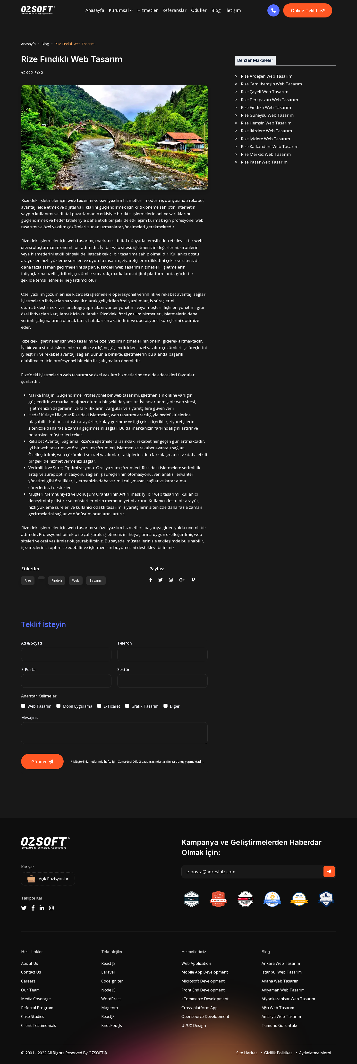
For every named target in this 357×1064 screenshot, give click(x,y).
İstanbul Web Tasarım (282, 972)
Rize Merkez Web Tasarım (266, 154)
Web (75, 580)
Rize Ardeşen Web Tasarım (266, 76)
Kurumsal (119, 10)
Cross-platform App (199, 1007)
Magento (109, 1007)
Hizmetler (147, 10)
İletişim (233, 10)
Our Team (30, 990)
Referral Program (37, 1007)
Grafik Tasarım (145, 706)
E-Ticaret (111, 706)
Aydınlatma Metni (315, 1053)
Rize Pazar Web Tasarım (264, 162)
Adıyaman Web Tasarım (283, 990)
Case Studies (32, 1016)
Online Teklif (304, 10)
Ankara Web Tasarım (281, 963)
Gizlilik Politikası (278, 1053)
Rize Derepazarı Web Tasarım (269, 99)
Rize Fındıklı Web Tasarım (266, 107)
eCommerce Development (205, 998)
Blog (216, 10)
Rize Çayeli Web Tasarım (264, 91)
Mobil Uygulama (77, 706)
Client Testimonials (38, 1025)
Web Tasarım (39, 706)
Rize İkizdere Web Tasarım (266, 130)
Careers (28, 981)
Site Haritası (247, 1053)
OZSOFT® (98, 1053)
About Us (29, 963)
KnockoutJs (111, 1025)
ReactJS (108, 1016)
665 (29, 72)
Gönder (39, 761)
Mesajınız (30, 717)
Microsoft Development (203, 981)
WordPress (111, 998)
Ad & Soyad (31, 643)
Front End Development (203, 990)
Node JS (108, 990)
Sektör (123, 669)
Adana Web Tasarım (280, 981)
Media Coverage (36, 998)
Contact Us (31, 972)
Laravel (108, 972)
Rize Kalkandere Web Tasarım (269, 146)
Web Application (196, 963)
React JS (108, 963)
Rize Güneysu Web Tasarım (267, 115)
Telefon (124, 643)
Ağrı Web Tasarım (278, 1007)
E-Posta (28, 669)
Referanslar (174, 10)
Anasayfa (94, 10)
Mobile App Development (204, 972)
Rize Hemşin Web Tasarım (266, 123)
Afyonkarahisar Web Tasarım (288, 998)
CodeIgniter (112, 981)
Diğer (174, 706)
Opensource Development (205, 1016)
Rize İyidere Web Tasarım (265, 138)
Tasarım (95, 580)
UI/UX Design (193, 1025)
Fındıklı (56, 580)
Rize (28, 580)
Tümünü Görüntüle (279, 1025)
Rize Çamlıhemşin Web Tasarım (271, 84)
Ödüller (199, 10)
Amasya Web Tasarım (281, 1016)
